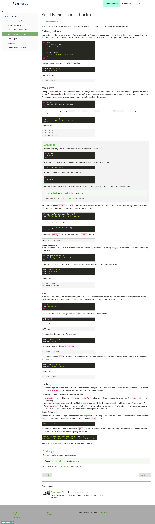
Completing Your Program (16, 47)
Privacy (49, 514)
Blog (14, 514)
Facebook (16, 517)
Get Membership (111, 3)
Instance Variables (14, 25)
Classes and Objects (15, 20)
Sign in (137, 3)
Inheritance (11, 43)
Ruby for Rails (12, 16)
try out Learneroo (66, 198)
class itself (120, 35)
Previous (47, 475)
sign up (64, 192)
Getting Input (12, 38)
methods (51, 91)
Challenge (49, 144)
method (52, 37)
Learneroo (103, 512)
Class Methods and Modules (17, 29)
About (15, 512)
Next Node (144, 475)
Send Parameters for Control (17, 34)
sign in (55, 192)
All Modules (126, 3)
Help (47, 512)
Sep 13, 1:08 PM (82, 492)
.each (55, 111)
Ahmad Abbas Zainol (58, 492)
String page (86, 415)
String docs (57, 443)
